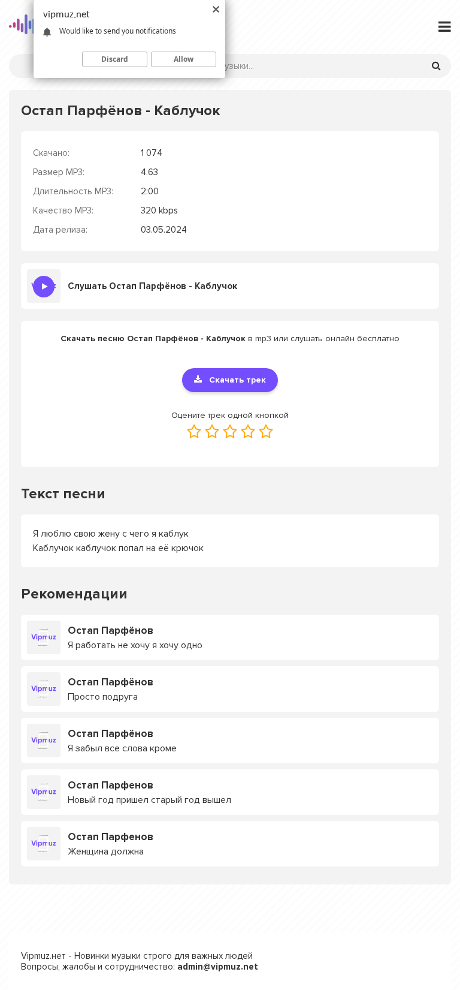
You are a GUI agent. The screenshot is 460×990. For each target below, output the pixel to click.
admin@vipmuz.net (217, 966)
